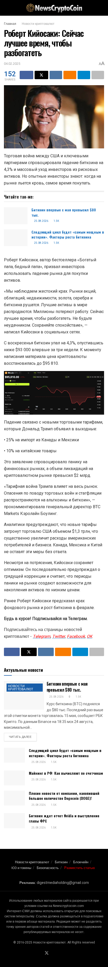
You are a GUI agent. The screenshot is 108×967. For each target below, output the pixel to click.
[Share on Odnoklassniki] (69, 75)
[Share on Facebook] (26, 75)
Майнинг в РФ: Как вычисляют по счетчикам (66, 773)
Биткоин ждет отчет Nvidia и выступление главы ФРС (64, 818)
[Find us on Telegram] (53, 953)
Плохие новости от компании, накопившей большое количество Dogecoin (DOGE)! (64, 795)
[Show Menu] (6, 8)
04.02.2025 (12, 63)
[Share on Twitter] (41, 75)
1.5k (56, 221)
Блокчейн (80, 862)
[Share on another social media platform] (97, 75)
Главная (10, 23)
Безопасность (48, 867)
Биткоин (61, 862)
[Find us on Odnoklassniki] (59, 953)
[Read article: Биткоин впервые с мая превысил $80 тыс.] (16, 215)
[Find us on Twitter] (47, 953)
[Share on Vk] (56, 75)
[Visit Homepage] (54, 8)
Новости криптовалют (38, 23)
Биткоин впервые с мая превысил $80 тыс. (63, 212)
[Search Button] (102, 8)
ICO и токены (21, 867)
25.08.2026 (41, 221)
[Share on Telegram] (84, 75)
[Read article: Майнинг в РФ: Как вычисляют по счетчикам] (14, 778)
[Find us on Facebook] (40, 953)
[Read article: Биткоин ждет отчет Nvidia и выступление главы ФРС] (14, 820)
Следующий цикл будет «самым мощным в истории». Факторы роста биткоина (67, 234)
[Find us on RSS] (65, 953)
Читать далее (23, 736)
